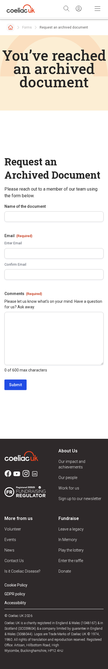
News (9, 550)
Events (10, 539)
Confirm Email (15, 264)
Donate (64, 571)
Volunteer (12, 529)
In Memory (67, 539)
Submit (15, 385)
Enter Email (13, 243)
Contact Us (14, 560)
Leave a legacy (71, 529)
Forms (27, 27)
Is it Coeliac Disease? (22, 571)
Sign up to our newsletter (79, 498)
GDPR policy (14, 594)
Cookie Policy (15, 585)
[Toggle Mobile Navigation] (97, 8)
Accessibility (15, 603)
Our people (67, 477)
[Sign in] (79, 8)
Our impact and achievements (71, 464)
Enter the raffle (70, 560)
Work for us (68, 488)
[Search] (66, 8)
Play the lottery (71, 550)
